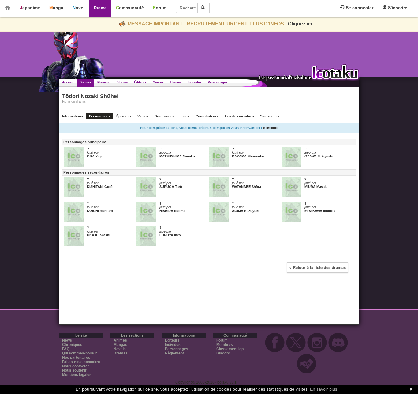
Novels (120, 349)
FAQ (65, 349)
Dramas (85, 82)
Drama (100, 7)
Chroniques (72, 345)
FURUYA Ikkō (170, 235)
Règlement (174, 353)
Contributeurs (207, 116)
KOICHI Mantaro (100, 211)
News (67, 340)
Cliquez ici (300, 23)
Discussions (164, 116)
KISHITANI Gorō (100, 186)
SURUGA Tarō (170, 186)
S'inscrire (397, 7)
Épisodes (123, 116)
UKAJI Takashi (98, 235)
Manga (56, 7)
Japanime (30, 7)
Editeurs (172, 340)
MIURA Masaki (315, 186)
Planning (103, 82)
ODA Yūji (94, 156)
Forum (159, 7)
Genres (158, 82)
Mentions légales (76, 375)
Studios (122, 82)
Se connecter (359, 7)
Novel (78, 7)
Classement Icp (230, 349)
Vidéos (142, 116)
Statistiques (269, 116)
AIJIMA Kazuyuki (245, 211)
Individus (195, 82)
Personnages (218, 82)
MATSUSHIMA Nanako (177, 156)
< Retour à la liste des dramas (317, 267)
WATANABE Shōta (246, 186)
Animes (120, 340)
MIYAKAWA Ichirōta (319, 211)
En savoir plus (323, 389)
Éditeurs (140, 82)
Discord (223, 353)
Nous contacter (75, 366)
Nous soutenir (74, 370)
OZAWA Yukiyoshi (318, 156)
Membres (224, 345)
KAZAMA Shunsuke (248, 156)
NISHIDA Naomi (172, 211)
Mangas (120, 345)
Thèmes (176, 82)
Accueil (67, 82)
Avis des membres (239, 116)
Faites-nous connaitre (81, 362)
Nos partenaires (76, 357)
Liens (185, 116)
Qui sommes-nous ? (79, 353)
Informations (72, 116)
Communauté (130, 7)
